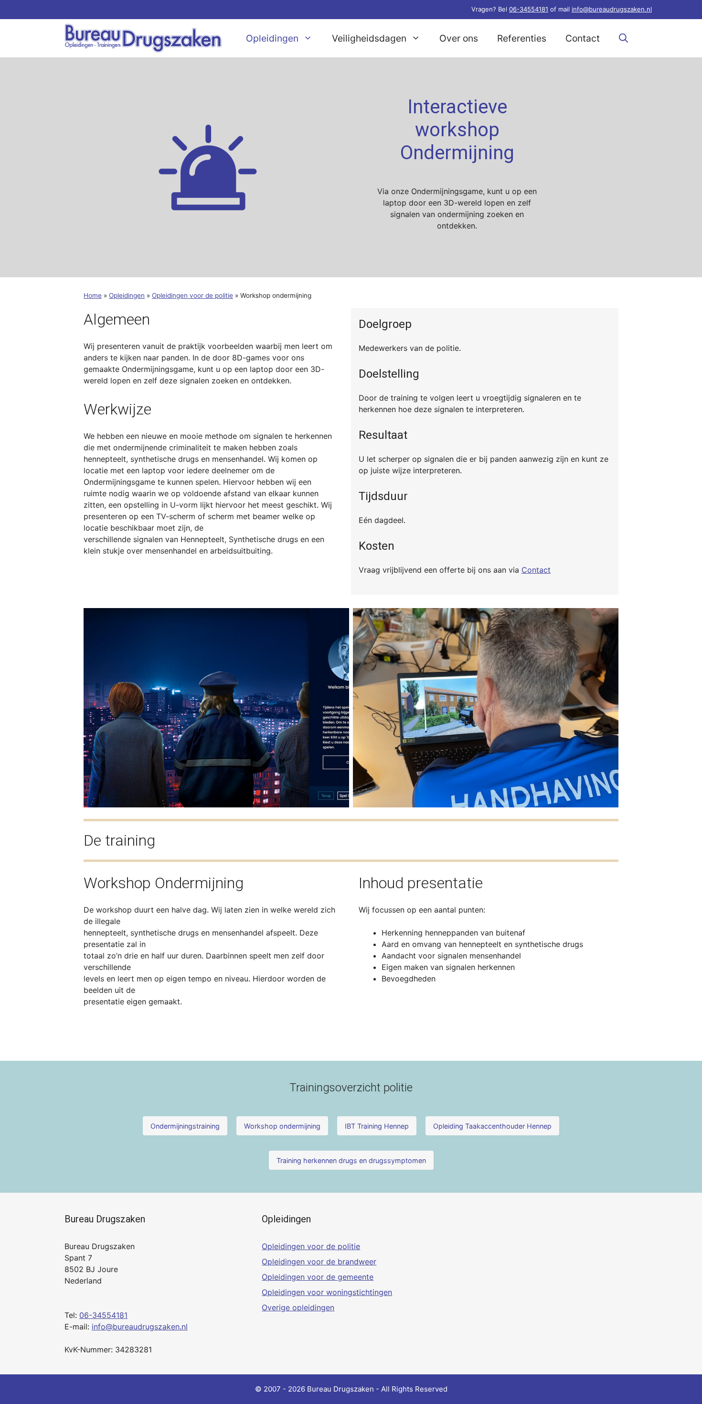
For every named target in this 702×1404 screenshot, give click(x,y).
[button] (623, 38)
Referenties (521, 38)
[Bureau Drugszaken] (143, 38)
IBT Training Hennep (377, 1126)
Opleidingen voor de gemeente (317, 1277)
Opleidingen (272, 38)
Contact (582, 38)
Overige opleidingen (298, 1307)
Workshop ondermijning (282, 1126)
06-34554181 (528, 9)
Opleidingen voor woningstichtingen (327, 1292)
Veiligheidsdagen (369, 38)
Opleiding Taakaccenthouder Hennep (492, 1126)
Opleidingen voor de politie (192, 295)
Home (93, 295)
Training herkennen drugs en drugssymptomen (351, 1160)
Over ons (458, 38)
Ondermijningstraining (185, 1126)
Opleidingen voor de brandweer (319, 1261)
